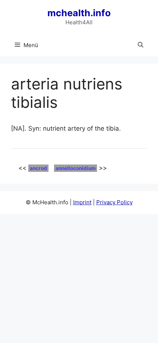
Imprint (82, 202)
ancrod (38, 168)
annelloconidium (75, 168)
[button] (140, 45)
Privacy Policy (114, 202)
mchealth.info (79, 12)
